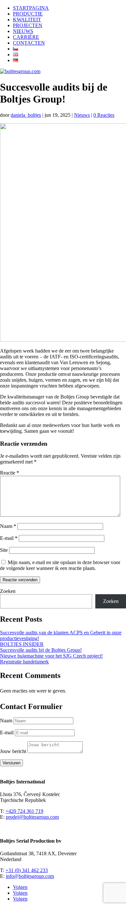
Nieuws (82, 115)
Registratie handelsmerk (24, 661)
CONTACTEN (29, 43)
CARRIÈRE (26, 37)
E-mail (8, 538)
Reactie (9, 472)
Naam (8, 526)
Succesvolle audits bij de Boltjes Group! (41, 650)
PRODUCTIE (28, 13)
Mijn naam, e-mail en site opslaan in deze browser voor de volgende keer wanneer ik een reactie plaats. (60, 565)
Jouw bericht (13, 751)
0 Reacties (103, 115)
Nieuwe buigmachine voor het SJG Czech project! (51, 656)
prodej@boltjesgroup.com (32, 817)
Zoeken (8, 591)
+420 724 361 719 (24, 811)
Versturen (11, 762)
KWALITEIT (27, 19)
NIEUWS (23, 31)
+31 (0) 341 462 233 (26, 870)
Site (4, 550)
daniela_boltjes (26, 115)
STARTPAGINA (31, 8)
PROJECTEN (27, 25)
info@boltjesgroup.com (30, 876)
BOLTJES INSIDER (22, 644)
